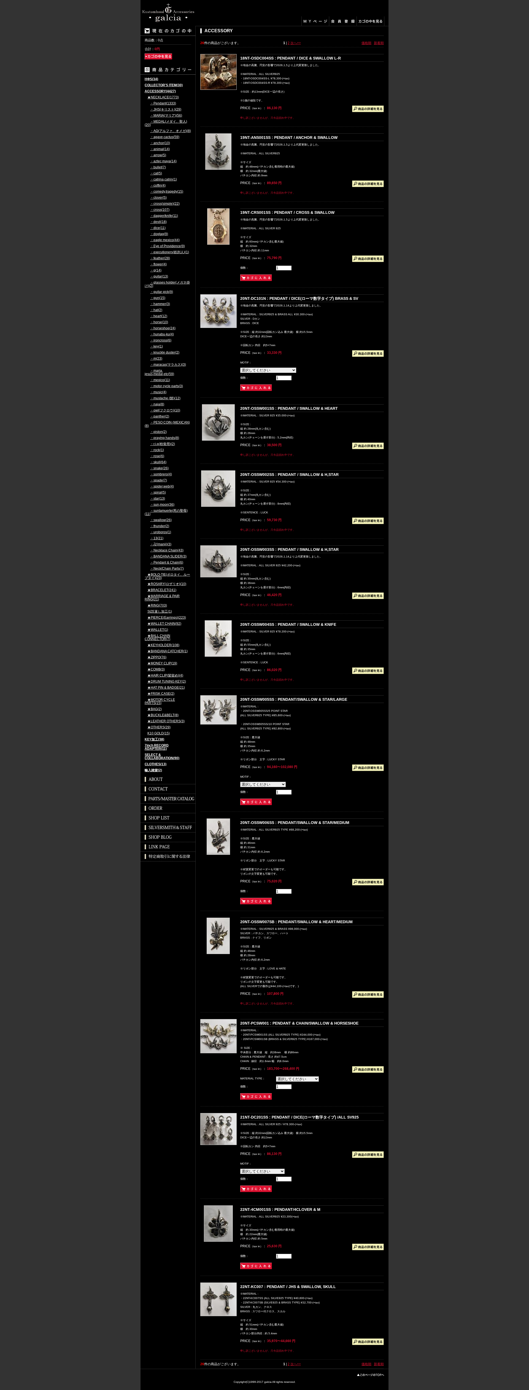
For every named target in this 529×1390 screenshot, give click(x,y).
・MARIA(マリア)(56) (166, 115)
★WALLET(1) (157, 630)
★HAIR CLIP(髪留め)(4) (165, 675)
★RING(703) (157, 605)
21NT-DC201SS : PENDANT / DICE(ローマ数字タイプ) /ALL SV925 (299, 1117)
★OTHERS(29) (159, 727)
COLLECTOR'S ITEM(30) (164, 85)
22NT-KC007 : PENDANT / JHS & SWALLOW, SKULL (288, 1286)
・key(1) (156, 346)
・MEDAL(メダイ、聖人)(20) (166, 123)
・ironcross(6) (160, 340)
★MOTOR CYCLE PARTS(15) (160, 701)
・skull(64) (158, 462)
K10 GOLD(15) (158, 733)
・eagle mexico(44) (165, 240)
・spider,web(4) (162, 486)
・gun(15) (157, 298)
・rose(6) (157, 456)
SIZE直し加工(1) (159, 611)
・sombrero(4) (161, 474)
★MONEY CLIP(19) (162, 663)
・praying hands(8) (164, 438)
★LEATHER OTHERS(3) (166, 721)
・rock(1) (157, 450)
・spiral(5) (158, 492)
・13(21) (156, 538)
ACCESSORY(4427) (160, 91)
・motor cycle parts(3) (166, 386)
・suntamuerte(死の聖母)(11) (166, 512)
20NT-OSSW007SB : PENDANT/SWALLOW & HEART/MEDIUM (296, 922)
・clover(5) (158, 198)
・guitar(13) (159, 276)
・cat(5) (156, 173)
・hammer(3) (160, 304)
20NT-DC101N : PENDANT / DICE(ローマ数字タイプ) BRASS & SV (299, 298)
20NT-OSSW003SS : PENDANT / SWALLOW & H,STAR (289, 549)
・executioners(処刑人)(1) (169, 252)
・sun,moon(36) (162, 505)
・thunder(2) (159, 526)
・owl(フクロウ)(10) (165, 410)
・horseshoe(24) (163, 328)
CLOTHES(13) (155, 764)
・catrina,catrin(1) (163, 179)
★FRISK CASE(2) (160, 694)
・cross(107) (159, 210)
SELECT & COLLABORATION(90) (162, 756)
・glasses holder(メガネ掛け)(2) (167, 284)
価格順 (366, 43)
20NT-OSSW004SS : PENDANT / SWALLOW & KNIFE (288, 624)
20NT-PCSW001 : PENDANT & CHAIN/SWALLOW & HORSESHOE (299, 1023)
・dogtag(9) (159, 234)
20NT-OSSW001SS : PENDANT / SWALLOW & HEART (289, 408)
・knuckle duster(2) (164, 352)
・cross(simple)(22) (165, 204)
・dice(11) (158, 228)
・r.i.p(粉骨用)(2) (162, 444)
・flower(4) (158, 264)
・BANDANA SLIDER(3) (168, 556)
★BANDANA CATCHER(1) (167, 651)
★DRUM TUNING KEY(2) (166, 681)
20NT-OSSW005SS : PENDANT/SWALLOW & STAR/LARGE (293, 699)
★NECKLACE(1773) (163, 97)
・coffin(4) (158, 185)
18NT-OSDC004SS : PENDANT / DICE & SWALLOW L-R (290, 58)
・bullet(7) (158, 167)
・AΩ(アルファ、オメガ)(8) (170, 131)
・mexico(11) (160, 380)
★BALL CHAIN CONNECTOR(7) (157, 637)
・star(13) (157, 498)
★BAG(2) (154, 709)
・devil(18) (158, 222)
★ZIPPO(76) (156, 657)
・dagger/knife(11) (164, 216)
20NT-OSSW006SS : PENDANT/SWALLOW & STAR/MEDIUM (294, 822)
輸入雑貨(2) (153, 770)
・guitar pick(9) (161, 292)
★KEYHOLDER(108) (163, 645)
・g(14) (155, 270)
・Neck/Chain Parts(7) (167, 568)
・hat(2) (156, 310)
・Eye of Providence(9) (167, 246)
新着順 (379, 43)
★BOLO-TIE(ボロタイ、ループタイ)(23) (167, 576)
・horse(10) (159, 322)
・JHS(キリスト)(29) (165, 109)
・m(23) (156, 358)
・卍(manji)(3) (160, 544)
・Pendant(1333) (163, 103)
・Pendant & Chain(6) (166, 562)
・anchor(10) (160, 143)
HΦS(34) (151, 79)
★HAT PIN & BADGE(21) (166, 687)
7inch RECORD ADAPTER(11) (157, 747)
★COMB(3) (156, 669)
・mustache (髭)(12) (165, 398)
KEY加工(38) (154, 739)
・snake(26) (159, 468)
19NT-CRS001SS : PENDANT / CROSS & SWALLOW (287, 212)
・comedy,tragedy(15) (166, 191)
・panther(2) (159, 416)
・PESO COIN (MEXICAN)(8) (167, 424)
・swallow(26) (161, 520)
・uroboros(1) (160, 532)
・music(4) (158, 392)
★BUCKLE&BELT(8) (163, 715)
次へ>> (295, 43)
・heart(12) (158, 316)
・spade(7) (158, 480)
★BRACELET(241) (161, 590)
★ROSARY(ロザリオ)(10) (166, 584)
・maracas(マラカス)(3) (168, 365)
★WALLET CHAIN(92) (164, 624)
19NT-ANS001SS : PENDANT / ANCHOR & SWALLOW (289, 137)
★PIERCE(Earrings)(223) (166, 617)
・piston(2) (158, 432)
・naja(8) (157, 404)
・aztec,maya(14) (163, 161)
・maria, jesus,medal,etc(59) (159, 372)
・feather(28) (160, 258)
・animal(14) (160, 149)
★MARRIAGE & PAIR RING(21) (162, 597)
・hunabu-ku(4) (162, 334)
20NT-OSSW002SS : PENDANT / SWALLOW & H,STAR (289, 474)
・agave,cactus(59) (164, 137)
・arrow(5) (158, 155)
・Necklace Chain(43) (166, 550)
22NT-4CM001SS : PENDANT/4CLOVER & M (280, 1209)
